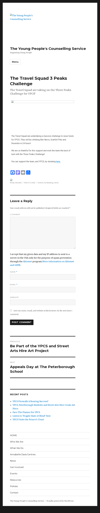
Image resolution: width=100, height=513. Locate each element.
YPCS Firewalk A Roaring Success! (30, 401)
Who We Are (16, 442)
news (56, 183)
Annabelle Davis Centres (22, 454)
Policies (14, 486)
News (13, 461)
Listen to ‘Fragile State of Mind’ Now (32, 416)
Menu (15, 62)
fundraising (48, 183)
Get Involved (17, 467)
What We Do (16, 448)
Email (13, 285)
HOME (13, 435)
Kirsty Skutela (15, 183)
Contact (14, 492)
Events (13, 473)
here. (58, 161)
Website (14, 297)
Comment (15, 214)
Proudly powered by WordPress (60, 501)
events (40, 183)
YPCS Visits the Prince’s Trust (28, 419)
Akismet (27, 261)
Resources (15, 480)
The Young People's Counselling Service (48, 48)
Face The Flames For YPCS (26, 412)
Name (13, 272)
